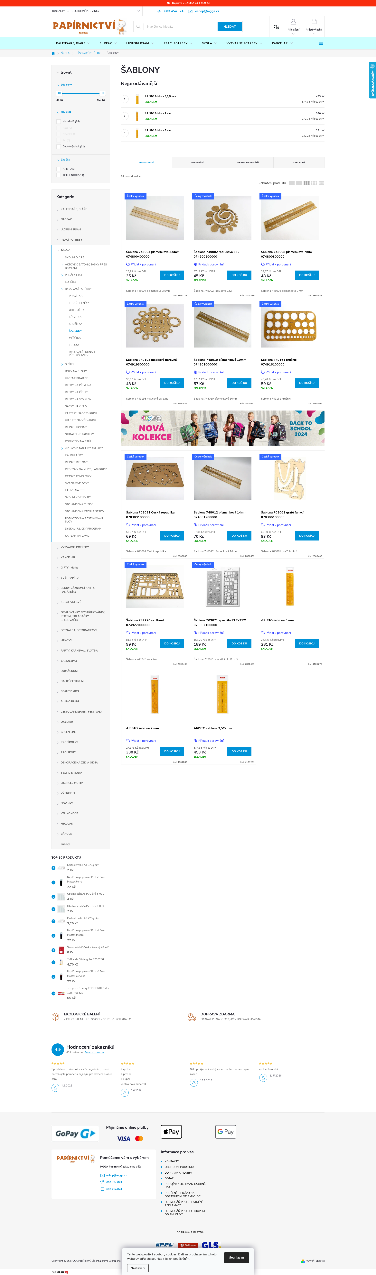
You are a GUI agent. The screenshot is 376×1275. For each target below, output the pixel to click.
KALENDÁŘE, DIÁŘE (74, 209)
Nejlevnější (146, 162)
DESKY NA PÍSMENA (78, 385)
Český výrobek (73, 146)
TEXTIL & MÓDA (71, 773)
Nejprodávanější (248, 162)
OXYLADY (67, 722)
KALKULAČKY (74, 455)
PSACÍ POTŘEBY (71, 240)
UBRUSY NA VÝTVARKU (80, 420)
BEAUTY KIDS (70, 691)
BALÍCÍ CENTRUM (72, 681)
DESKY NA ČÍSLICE (77, 392)
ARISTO (69, 169)
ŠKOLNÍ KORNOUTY (78, 497)
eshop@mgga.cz (116, 1175)
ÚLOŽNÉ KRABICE (76, 378)
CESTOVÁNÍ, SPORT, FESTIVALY (81, 712)
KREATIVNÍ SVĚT (72, 602)
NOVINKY (67, 803)
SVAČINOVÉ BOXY (77, 483)
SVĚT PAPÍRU (70, 578)
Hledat (229, 26)
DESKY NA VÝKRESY (78, 399)
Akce (67, 128)
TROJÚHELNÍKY (79, 303)
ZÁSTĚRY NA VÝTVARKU (81, 413)
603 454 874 (114, 1182)
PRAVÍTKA (75, 296)
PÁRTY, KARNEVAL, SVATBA (79, 650)
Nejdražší (197, 162)
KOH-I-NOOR (73, 175)
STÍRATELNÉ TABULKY (79, 434)
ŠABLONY (75, 331)
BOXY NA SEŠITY (76, 371)
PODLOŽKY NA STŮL (78, 441)
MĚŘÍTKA (75, 338)
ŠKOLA (65, 250)
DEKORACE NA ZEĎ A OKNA (79, 762)
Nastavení (138, 1268)
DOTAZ (169, 1178)
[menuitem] (73, 43)
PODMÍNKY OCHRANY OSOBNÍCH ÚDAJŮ (187, 1185)
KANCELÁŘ (68, 557)
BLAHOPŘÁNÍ (70, 701)
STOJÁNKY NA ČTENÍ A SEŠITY (84, 511)
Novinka (69, 134)
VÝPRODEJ (68, 793)
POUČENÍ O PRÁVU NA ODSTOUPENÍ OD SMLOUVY (183, 1194)
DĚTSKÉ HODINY (76, 427)
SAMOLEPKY (69, 661)
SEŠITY (69, 364)
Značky (65, 844)
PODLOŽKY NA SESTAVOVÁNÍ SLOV (84, 520)
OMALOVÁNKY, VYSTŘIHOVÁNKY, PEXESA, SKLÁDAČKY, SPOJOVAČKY (83, 616)
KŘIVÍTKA (75, 317)
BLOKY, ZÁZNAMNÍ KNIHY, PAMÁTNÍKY (78, 590)
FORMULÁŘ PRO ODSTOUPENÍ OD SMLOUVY (185, 1212)
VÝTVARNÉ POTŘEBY (75, 547)
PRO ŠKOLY (68, 752)
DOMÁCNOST (70, 671)
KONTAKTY (58, 11)
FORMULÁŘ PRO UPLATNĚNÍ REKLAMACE (183, 1203)
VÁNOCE (66, 834)
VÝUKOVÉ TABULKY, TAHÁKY (84, 448)
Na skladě (71, 121)
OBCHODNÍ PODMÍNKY (85, 11)
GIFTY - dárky (69, 567)
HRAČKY (66, 640)
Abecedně (299, 162)
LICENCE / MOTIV (72, 783)
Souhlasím (236, 1257)
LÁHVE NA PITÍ (75, 490)
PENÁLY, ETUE (74, 275)
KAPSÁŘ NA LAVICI (77, 536)
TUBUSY (74, 345)
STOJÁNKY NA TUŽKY (78, 504)
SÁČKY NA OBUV (76, 406)
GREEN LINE (68, 732)
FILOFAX (66, 219)
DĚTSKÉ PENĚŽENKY (78, 476)
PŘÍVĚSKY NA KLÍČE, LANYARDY (86, 469)
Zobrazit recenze (94, 1052)
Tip (66, 140)
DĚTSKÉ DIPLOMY (76, 462)
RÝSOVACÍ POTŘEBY (78, 289)
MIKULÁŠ (67, 824)
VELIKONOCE (69, 813)
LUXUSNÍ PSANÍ (71, 229)
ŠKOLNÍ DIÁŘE (74, 257)
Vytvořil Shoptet (315, 1261)
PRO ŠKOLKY (69, 742)
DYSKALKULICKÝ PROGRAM (83, 529)
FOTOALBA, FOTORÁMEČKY (79, 630)
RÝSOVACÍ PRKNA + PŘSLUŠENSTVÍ (82, 353)
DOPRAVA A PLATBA (178, 1173)
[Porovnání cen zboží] (60, 1272)
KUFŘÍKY (70, 282)
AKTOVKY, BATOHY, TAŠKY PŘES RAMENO (86, 266)
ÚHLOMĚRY (76, 310)
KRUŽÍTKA (75, 324)
